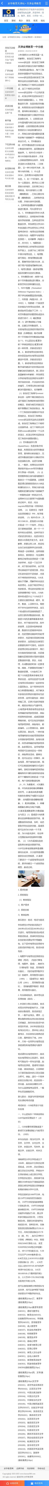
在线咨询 (14, 1483)
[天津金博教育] (9, 13)
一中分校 (9, 88)
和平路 (8, 120)
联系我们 (38, 37)
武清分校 (9, 106)
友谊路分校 (10, 168)
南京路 (8, 186)
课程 (14, 21)
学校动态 (41, 1468)
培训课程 (31, 1468)
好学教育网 (8, 1468)
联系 (36, 21)
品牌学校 (20, 1468)
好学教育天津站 (16, 3)
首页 (6, 21)
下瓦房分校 (10, 144)
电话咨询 (39, 1483)
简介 (21, 21)
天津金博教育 (34, 3)
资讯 (28, 21)
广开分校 (9, 71)
